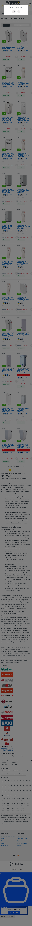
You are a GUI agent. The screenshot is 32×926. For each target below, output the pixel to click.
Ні (18, 11)
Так (14, 11)
